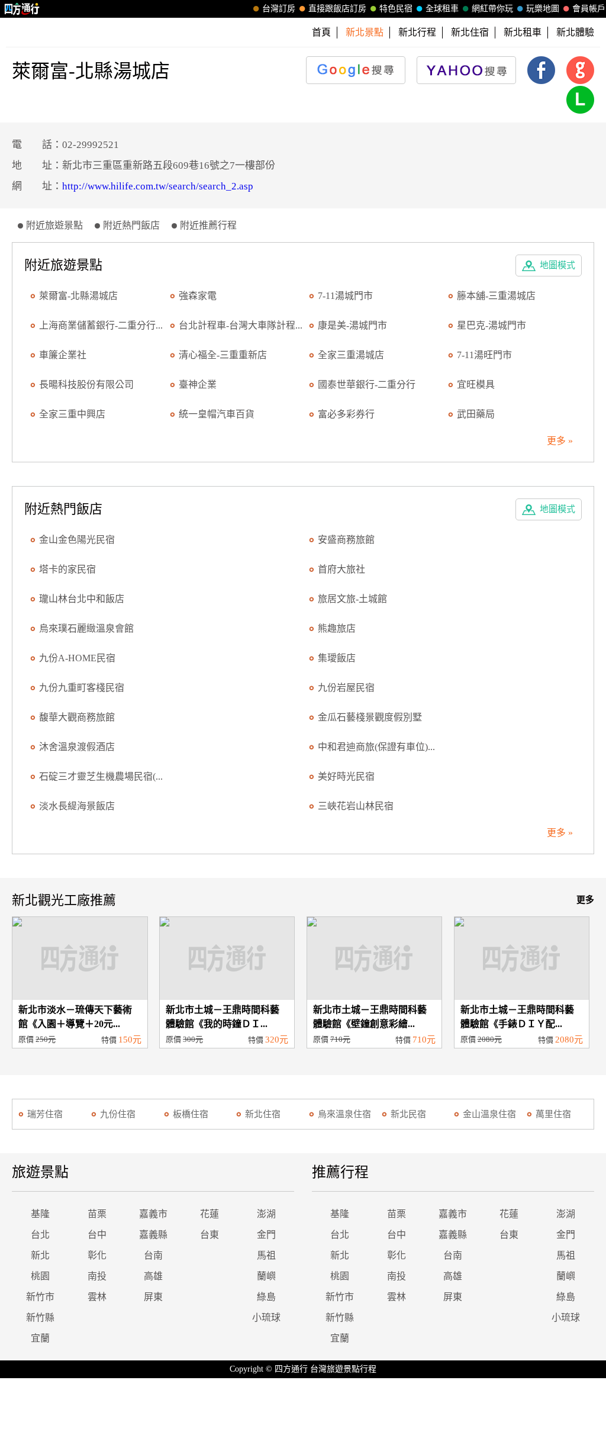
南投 (97, 1276)
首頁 (321, 32)
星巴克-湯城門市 (491, 325)
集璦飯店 (337, 658)
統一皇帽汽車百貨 (216, 414)
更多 (585, 900)
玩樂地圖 (542, 8)
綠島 (266, 1297)
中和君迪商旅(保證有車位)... (376, 747)
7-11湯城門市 (345, 296)
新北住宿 (470, 32)
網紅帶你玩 (492, 8)
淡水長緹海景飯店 (77, 806)
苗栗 (97, 1214)
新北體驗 (575, 32)
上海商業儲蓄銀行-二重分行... (101, 325)
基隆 (40, 1214)
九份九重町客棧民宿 (81, 688)
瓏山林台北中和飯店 (81, 599)
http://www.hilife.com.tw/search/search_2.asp (157, 186)
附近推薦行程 (208, 225)
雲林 (97, 1297)
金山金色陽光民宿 (77, 540)
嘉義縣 (153, 1235)
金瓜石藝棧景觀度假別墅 (370, 717)
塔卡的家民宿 (67, 569)
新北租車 (522, 32)
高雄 (153, 1276)
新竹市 (40, 1297)
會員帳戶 (588, 8)
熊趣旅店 (337, 628)
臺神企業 (198, 384)
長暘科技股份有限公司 (86, 384)
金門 (266, 1235)
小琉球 (266, 1317)
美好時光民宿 (346, 776)
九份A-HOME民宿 (77, 658)
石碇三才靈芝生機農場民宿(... (101, 776)
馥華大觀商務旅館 (77, 717)
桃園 (40, 1276)
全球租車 (442, 8)
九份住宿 (118, 1114)
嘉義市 (153, 1214)
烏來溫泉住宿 (344, 1114)
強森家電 (198, 296)
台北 (40, 1235)
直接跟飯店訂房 (337, 8)
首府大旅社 (341, 569)
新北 (40, 1255)
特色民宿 (395, 8)
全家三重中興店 (72, 414)
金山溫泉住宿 (489, 1114)
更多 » (560, 441)
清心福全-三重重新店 (223, 355)
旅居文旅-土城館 (352, 599)
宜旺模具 (476, 384)
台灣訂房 (278, 8)
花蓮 (209, 1214)
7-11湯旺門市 (484, 355)
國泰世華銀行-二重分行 (366, 384)
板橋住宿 (190, 1114)
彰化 (97, 1255)
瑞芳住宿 (45, 1114)
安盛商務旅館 (346, 540)
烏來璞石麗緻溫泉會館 (86, 628)
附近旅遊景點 (54, 225)
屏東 (153, 1297)
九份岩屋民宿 (346, 688)
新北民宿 (408, 1114)
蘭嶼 (266, 1276)
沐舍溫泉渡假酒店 (77, 747)
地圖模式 (557, 265)
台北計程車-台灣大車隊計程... (240, 325)
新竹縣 (40, 1317)
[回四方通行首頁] (22, 9)
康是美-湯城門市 (352, 325)
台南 (153, 1255)
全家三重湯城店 (351, 355)
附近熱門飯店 (131, 225)
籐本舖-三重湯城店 (496, 296)
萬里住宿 (553, 1114)
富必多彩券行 (346, 414)
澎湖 (266, 1214)
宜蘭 (40, 1338)
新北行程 (417, 32)
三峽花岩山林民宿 (356, 806)
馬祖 (266, 1255)
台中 (97, 1235)
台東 (209, 1235)
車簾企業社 (62, 355)
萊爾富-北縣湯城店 (78, 296)
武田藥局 (476, 414)
